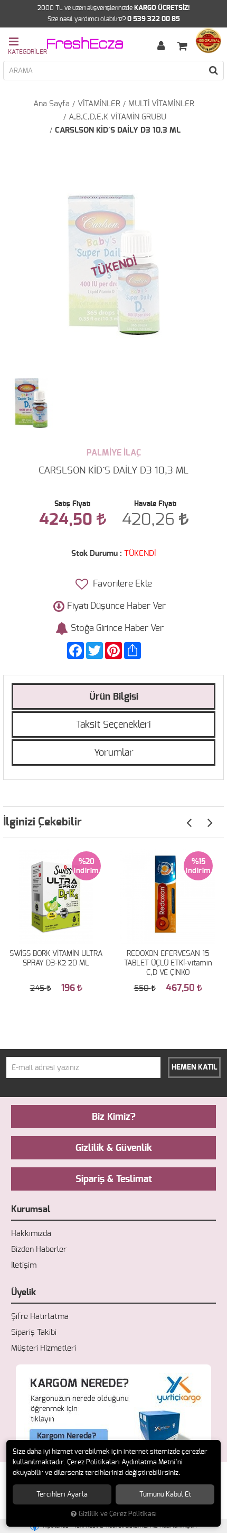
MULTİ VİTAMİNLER (161, 104)
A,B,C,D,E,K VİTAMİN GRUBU (117, 117)
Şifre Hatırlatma (40, 1317)
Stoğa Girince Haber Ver (117, 628)
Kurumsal (30, 1209)
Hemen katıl (194, 1067)
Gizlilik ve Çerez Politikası (118, 1514)
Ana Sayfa (51, 104)
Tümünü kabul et (165, 1494)
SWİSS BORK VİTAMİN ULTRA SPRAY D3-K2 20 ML (56, 958)
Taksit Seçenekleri (113, 725)
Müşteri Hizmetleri (43, 1348)
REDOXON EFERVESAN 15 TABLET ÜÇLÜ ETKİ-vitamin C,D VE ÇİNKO (168, 963)
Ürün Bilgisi (113, 697)
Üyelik (23, 1292)
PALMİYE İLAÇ (114, 453)
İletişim (23, 1265)
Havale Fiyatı (155, 504)
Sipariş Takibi (33, 1332)
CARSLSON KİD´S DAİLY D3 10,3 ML (118, 130)
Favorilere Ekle (121, 583)
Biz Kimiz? (114, 1117)
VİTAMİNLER (99, 104)
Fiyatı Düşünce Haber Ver (116, 605)
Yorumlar (114, 753)
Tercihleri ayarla (62, 1494)
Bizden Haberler (39, 1249)
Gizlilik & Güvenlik (113, 1148)
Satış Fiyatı (72, 504)
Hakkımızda (31, 1234)
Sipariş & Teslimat (113, 1179)
